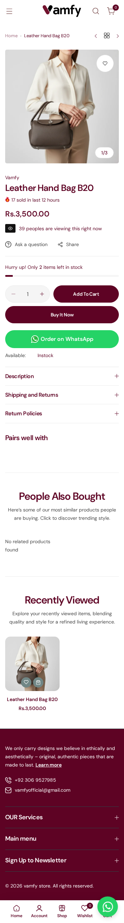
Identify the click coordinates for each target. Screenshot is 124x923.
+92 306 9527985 (35, 780)
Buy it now (62, 315)
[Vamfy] (62, 11)
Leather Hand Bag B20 (32, 699)
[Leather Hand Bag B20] (32, 664)
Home (11, 36)
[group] (62, 106)
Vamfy (12, 177)
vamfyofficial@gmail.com (42, 790)
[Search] (95, 11)
